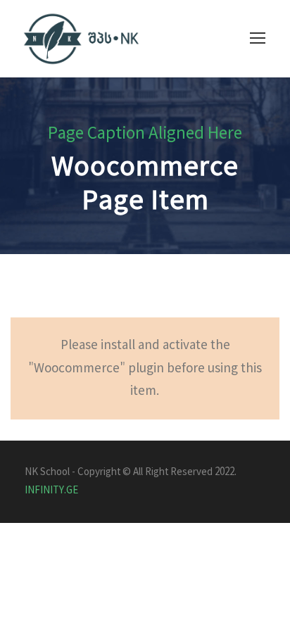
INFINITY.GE (51, 490)
